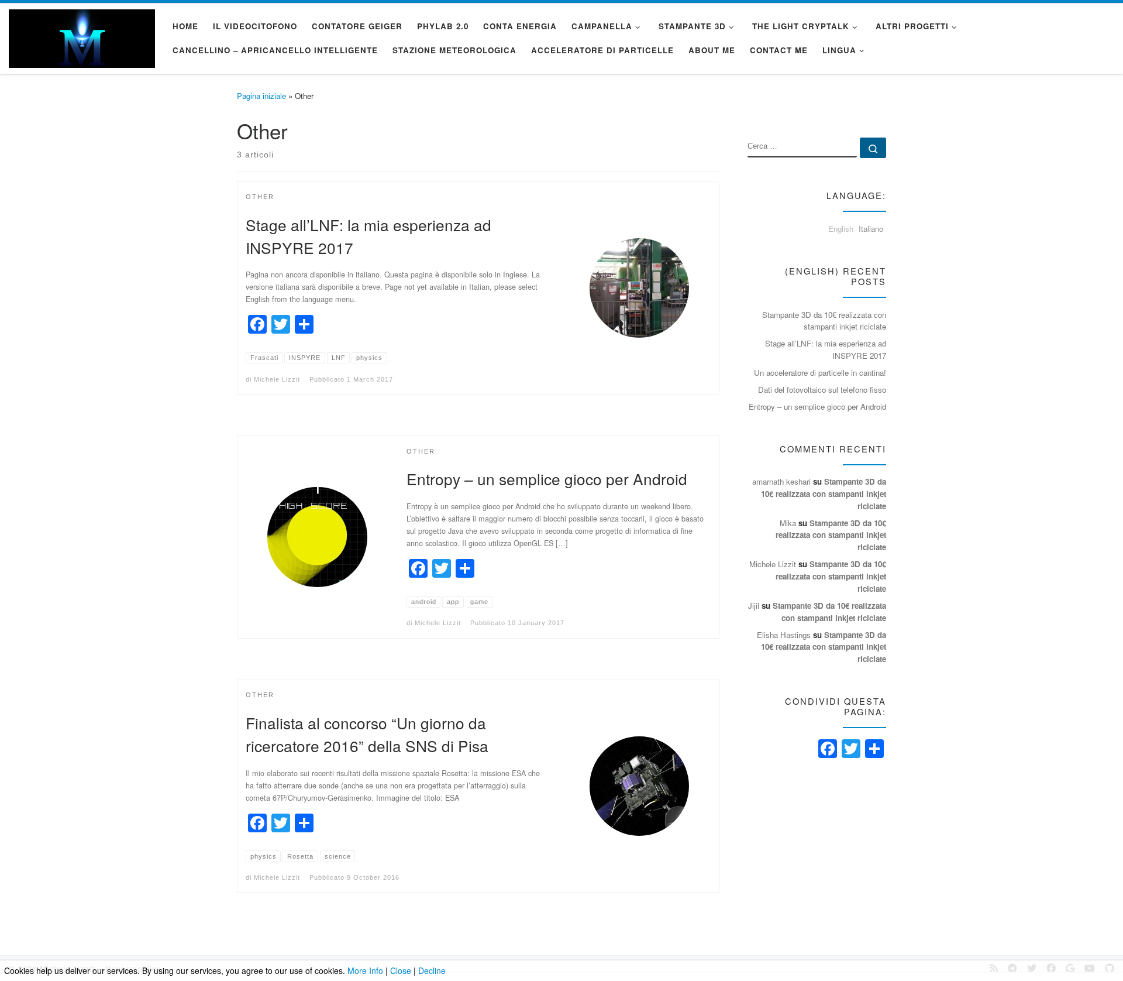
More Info (365, 970)
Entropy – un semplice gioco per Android (547, 478)
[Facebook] (827, 749)
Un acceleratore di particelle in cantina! (820, 372)
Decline (432, 970)
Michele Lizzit (277, 379)
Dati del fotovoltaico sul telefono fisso (822, 389)
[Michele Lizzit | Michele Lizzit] (82, 35)
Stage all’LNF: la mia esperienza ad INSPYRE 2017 (825, 349)
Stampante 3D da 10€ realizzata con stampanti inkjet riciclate (824, 320)
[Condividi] (874, 749)
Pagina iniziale (261, 95)
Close (400, 970)
